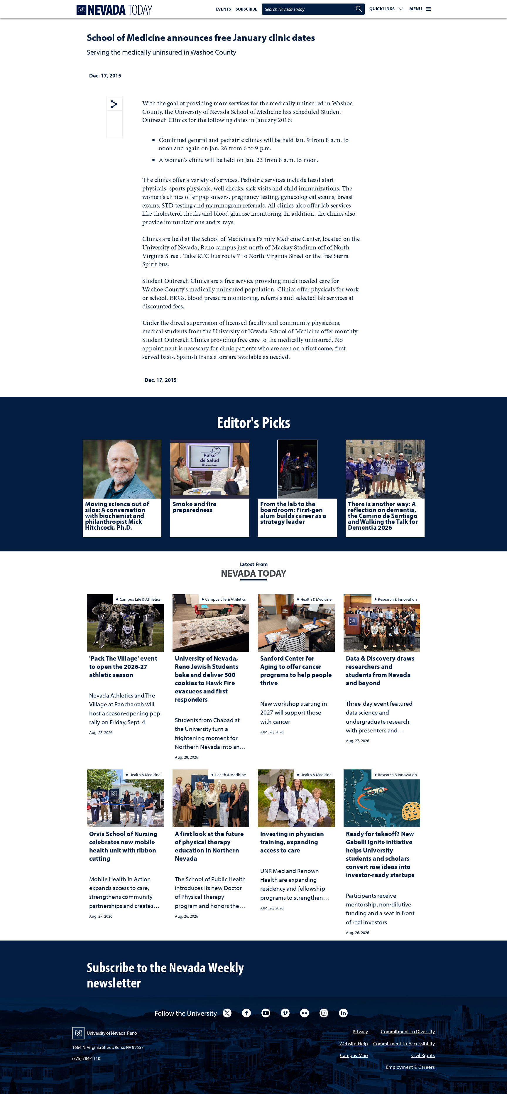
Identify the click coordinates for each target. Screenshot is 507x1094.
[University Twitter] (227, 1013)
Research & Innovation (397, 599)
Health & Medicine (316, 599)
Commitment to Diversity (408, 1031)
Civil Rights (423, 1055)
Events (223, 9)
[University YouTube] (265, 1013)
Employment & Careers (410, 1067)
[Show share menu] (114, 104)
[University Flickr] (304, 1013)
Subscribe (246, 9)
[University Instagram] (324, 1013)
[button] (386, 9)
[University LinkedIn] (343, 1013)
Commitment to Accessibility (404, 1043)
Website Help (353, 1043)
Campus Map (354, 1055)
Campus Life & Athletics (140, 599)
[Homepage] (113, 10)
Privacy (360, 1031)
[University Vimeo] (285, 1013)
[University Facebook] (246, 1013)
